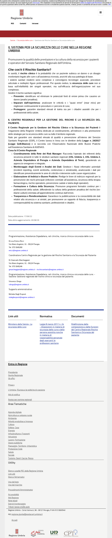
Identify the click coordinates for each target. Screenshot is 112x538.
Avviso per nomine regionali (20, 399)
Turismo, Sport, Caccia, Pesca (20, 458)
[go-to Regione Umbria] (21, 10)
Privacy (11, 385)
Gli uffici (11, 378)
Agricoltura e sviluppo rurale (20, 415)
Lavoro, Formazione (16, 440)
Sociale (11, 455)
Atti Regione (13, 497)
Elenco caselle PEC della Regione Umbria (25, 471)
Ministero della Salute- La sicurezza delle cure (20, 325)
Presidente (13, 372)
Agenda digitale (15, 412)
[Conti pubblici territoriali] (71, 533)
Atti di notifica (14, 394)
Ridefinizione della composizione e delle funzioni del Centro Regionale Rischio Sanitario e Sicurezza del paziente (84, 329)
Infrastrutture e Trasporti (19, 434)
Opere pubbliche (15, 443)
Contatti (23, 23)
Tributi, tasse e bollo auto (19, 507)
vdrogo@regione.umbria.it (19, 284)
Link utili (11, 474)
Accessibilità (13, 494)
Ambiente (12, 418)
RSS (12, 23)
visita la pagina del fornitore (91, 3)
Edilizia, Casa (13, 427)
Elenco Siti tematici (16, 477)
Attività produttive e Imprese (20, 421)
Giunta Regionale (15, 375)
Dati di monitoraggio (17, 504)
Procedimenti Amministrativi (20, 490)
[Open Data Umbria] (38, 533)
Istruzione (12, 437)
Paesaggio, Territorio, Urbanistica (22, 446)
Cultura (11, 424)
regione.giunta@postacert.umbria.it (27, 514)
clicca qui (36, 3)
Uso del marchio (15, 485)
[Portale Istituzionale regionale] (17, 533)
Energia (11, 430)
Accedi (14, 520)
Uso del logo (13, 482)
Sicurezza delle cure (25, 40)
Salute (12, 40)
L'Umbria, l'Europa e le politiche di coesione (26, 390)
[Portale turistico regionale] (54, 533)
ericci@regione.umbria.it (18, 250)
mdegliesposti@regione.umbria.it (22, 297)
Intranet (35, 23)
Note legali (12, 500)
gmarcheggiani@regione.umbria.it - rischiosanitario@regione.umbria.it (36, 270)
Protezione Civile (15, 449)
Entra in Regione (17, 364)
